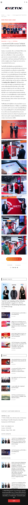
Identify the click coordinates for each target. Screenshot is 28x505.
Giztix (7, 48)
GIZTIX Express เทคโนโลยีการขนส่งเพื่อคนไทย (18, 313)
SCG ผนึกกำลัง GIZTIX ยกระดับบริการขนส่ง (18, 378)
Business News (3, 41)
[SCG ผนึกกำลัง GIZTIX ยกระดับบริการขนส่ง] (5, 380)
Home (2, 15)
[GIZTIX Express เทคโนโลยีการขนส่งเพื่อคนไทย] (5, 315)
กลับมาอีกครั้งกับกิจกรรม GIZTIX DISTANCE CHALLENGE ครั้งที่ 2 (18, 361)
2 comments (18, 265)
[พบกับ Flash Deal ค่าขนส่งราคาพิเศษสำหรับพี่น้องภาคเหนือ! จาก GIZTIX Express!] (5, 336)
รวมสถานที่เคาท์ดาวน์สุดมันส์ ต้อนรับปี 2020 (17, 387)
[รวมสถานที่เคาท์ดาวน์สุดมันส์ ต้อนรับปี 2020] (5, 388)
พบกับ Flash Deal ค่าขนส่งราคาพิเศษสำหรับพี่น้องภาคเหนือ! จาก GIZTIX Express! (18, 335)
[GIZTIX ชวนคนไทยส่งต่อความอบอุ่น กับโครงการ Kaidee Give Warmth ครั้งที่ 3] (5, 397)
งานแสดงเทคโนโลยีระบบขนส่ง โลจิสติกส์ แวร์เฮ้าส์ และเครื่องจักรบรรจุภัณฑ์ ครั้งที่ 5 (18, 370)
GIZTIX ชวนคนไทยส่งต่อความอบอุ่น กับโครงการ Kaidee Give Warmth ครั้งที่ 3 (18, 396)
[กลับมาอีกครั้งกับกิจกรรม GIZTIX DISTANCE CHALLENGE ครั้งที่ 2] (5, 362)
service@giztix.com (9, 426)
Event (9, 41)
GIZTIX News (15, 41)
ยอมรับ (14, 500)
